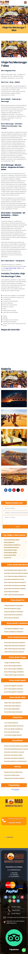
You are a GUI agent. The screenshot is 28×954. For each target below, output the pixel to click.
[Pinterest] (22, 897)
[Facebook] (6, 897)
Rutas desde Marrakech (11, 540)
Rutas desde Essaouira (11, 547)
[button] (25, 2)
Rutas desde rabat (10, 555)
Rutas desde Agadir (10, 552)
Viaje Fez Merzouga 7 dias (14, 64)
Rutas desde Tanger (10, 550)
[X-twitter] (18, 897)
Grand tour (7, 558)
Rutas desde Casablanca (12, 545)
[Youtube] (14, 901)
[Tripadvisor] (10, 901)
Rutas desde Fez (9, 542)
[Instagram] (10, 897)
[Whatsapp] (14, 897)
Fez (24, 266)
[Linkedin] (18, 901)
